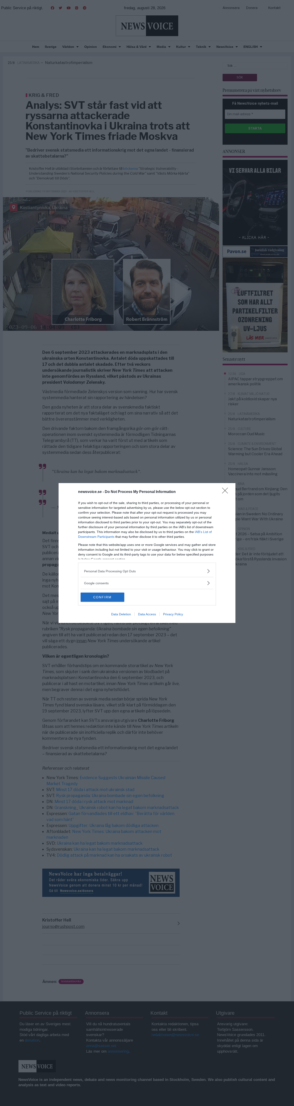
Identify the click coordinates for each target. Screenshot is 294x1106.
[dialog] (147, 553)
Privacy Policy (173, 614)
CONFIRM (102, 597)
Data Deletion (121, 614)
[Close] (226, 492)
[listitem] (147, 571)
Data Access (147, 614)
